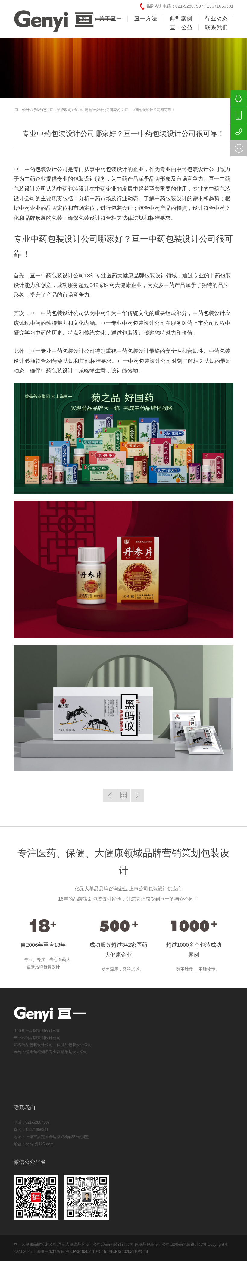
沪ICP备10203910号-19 (127, 1251)
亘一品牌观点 (60, 110)
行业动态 (39, 110)
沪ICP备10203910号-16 (85, 1251)
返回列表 (123, 795)
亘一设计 (22, 110)
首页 (81, 19)
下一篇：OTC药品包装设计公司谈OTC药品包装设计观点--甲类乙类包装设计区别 (137, 795)
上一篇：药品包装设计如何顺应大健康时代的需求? (110, 795)
